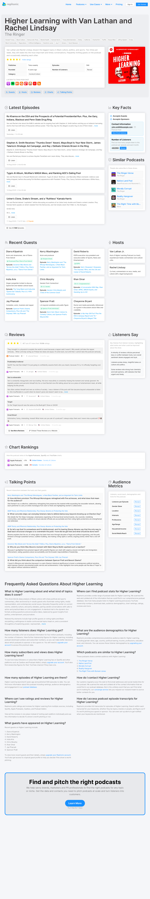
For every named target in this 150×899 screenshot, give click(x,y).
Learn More (75, 803)
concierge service (101, 690)
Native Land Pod (124, 181)
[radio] (8, 59)
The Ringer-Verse (125, 173)
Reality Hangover (125, 196)
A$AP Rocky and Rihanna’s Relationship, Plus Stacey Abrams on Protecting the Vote (38, 511)
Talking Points (66, 92)
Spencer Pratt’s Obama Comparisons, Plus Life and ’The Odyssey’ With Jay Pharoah (38, 557)
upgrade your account (55, 662)
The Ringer (15, 34)
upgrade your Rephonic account (58, 755)
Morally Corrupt (124, 188)
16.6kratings (26, 60)
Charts (50, 92)
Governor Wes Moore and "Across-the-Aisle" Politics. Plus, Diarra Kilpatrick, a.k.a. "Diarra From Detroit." (44, 544)
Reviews (37, 92)
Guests (11, 92)
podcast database (30, 687)
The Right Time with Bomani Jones (129, 204)
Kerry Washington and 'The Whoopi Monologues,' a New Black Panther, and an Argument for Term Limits (45, 495)
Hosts (24, 92)
